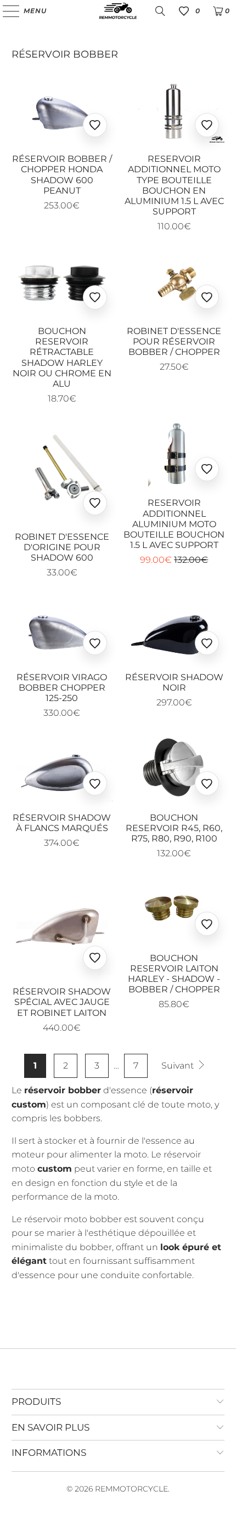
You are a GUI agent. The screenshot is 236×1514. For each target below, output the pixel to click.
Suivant (178, 1065)
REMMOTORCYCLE (131, 1489)
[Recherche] (160, 11)
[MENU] (6, 11)
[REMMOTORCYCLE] (118, 11)
